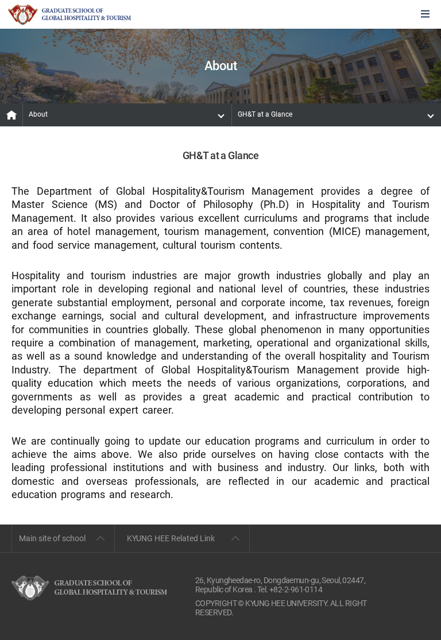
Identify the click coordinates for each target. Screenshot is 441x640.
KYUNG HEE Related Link (171, 538)
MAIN (11, 114)
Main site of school (52, 538)
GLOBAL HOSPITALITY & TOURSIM (69, 15)
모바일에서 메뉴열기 (425, 14)
